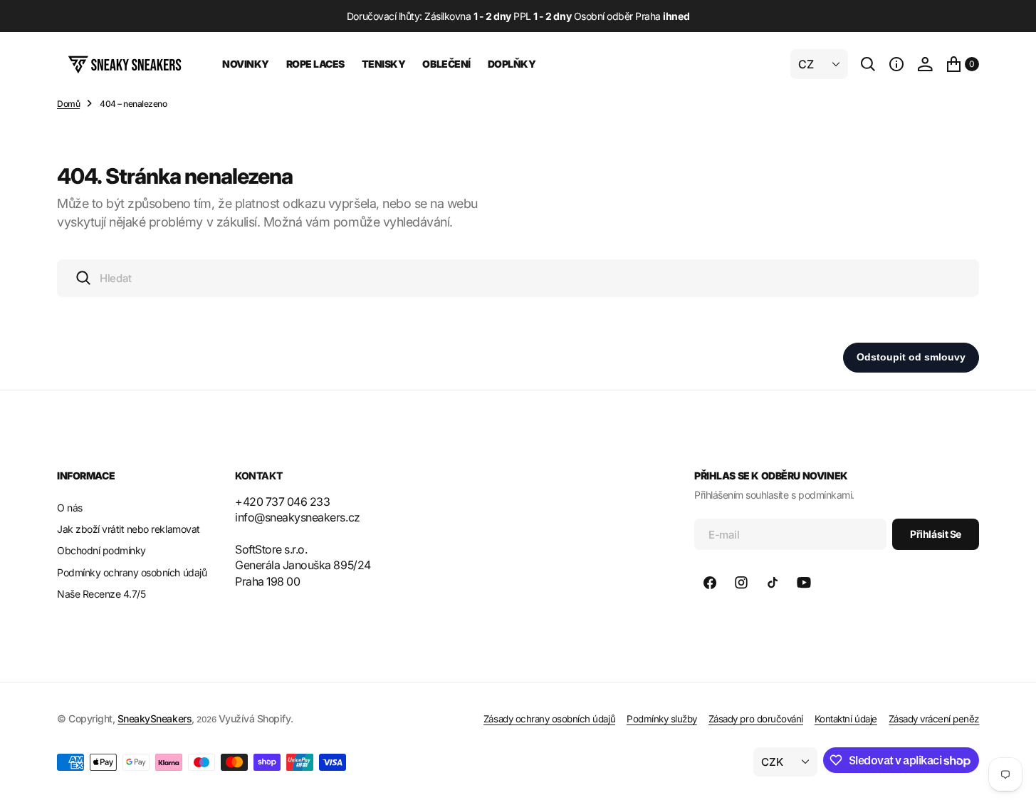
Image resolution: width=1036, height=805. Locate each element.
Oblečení (446, 64)
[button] (896, 64)
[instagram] (741, 582)
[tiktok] (772, 582)
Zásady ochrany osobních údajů (549, 718)
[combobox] (518, 278)
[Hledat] (868, 64)
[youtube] (804, 582)
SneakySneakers (154, 718)
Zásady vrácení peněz (934, 718)
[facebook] (710, 582)
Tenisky (384, 64)
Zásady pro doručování (755, 718)
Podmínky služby (662, 718)
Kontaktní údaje (846, 718)
